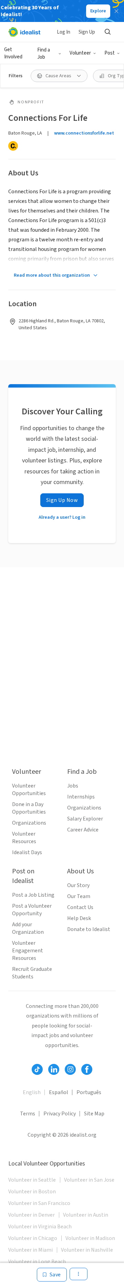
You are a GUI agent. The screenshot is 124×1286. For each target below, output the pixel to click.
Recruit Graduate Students (32, 972)
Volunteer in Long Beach (37, 1261)
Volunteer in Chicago (32, 1238)
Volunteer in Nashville (87, 1250)
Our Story (78, 885)
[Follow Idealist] (37, 1069)
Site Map (94, 1113)
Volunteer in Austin (85, 1215)
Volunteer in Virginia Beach (40, 1226)
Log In (63, 32)
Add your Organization (28, 928)
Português (88, 1092)
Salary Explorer (85, 819)
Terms (27, 1113)
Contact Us (80, 907)
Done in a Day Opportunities (29, 808)
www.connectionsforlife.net (84, 133)
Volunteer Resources (24, 837)
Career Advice (83, 830)
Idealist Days (27, 852)
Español (58, 1092)
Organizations (29, 823)
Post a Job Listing (33, 895)
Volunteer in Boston (32, 1191)
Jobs (72, 786)
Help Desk (79, 918)
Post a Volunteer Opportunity (32, 909)
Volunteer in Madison (90, 1238)
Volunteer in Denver (31, 1215)
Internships (81, 797)
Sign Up (87, 32)
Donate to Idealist (88, 929)
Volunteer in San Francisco (39, 1203)
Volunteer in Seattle (32, 1180)
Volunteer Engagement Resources (27, 950)
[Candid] (13, 146)
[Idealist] (24, 32)
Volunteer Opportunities (29, 789)
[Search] (107, 31)
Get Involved (13, 53)
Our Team (78, 896)
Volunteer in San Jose (89, 1180)
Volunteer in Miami (30, 1250)
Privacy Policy (59, 1113)
